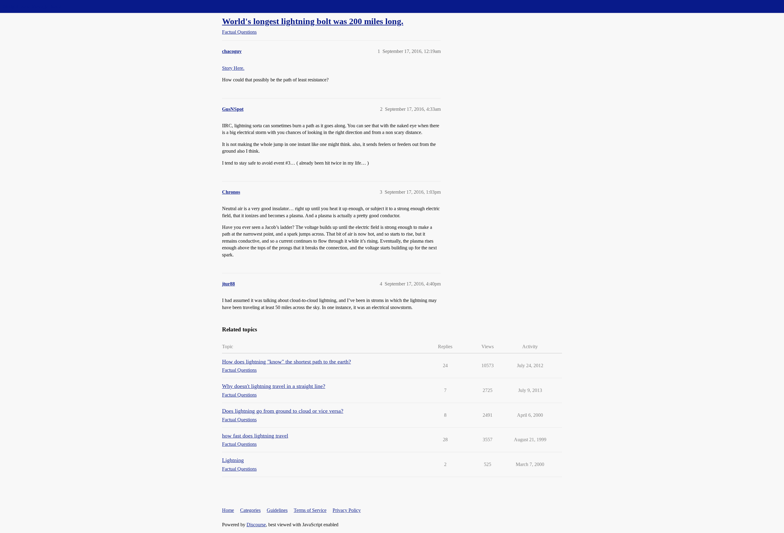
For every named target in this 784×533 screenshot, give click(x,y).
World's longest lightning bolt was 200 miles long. (312, 21)
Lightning (233, 460)
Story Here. (233, 68)
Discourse (256, 524)
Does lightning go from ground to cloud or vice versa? (282, 411)
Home (228, 510)
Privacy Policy (347, 510)
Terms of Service (310, 510)
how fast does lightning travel (255, 436)
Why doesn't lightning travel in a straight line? (273, 386)
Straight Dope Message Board (32, 6)
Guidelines (277, 510)
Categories (250, 510)
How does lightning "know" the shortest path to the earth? (286, 362)
